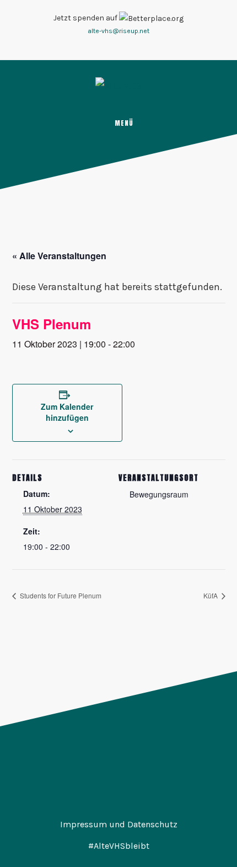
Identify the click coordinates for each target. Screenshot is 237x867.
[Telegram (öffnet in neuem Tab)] (138, 45)
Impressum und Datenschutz (118, 824)
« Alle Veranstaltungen (59, 255)
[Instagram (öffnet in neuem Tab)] (111, 45)
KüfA (211, 595)
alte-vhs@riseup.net (118, 31)
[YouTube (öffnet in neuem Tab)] (125, 45)
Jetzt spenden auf (86, 18)
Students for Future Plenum (59, 595)
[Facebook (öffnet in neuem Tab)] (98, 45)
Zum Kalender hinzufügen (67, 412)
